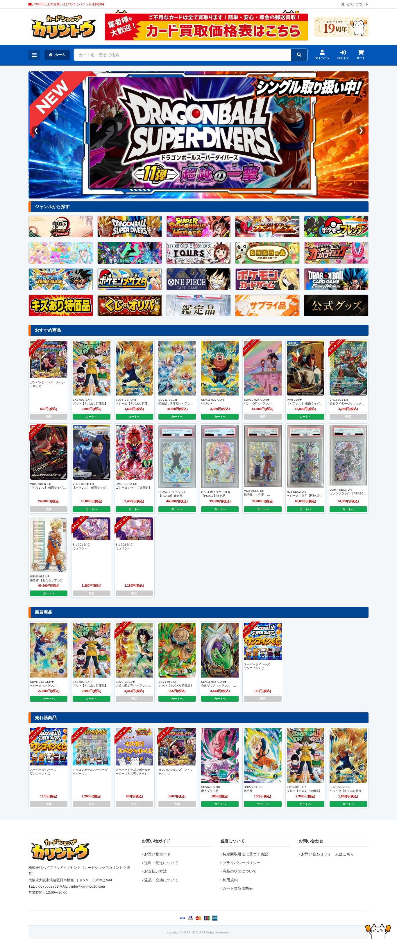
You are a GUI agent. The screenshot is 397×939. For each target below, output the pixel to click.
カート (360, 57)
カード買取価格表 (238, 888)
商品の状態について (240, 871)
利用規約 (230, 880)
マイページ (322, 57)
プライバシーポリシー (241, 863)
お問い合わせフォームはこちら (327, 854)
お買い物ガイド (156, 841)
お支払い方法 (155, 871)
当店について (232, 841)
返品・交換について (161, 880)
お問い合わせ (311, 841)
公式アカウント (357, 4)
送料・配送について (161, 863)
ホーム (60, 55)
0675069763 (48, 886)
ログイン (343, 57)
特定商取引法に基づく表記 (245, 854)
